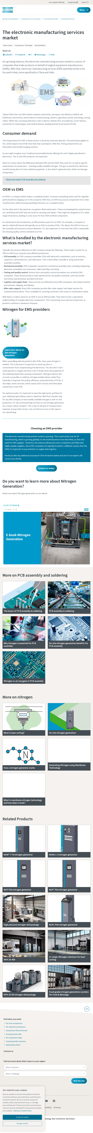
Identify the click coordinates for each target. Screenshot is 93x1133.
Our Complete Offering (56, 2)
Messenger (41, 54)
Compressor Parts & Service (16, 1030)
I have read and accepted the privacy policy (39, 150)
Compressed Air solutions (16, 1041)
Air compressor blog (14, 1037)
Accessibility (46, 1107)
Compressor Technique (23, 45)
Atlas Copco (7, 45)
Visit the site (79, 1080)
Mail (52, 54)
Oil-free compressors (14, 1023)
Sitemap (57, 1107)
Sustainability (40, 45)
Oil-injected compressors (16, 1027)
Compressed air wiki (13, 1034)
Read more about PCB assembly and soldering (26, 179)
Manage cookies (22, 1123)
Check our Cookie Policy (22, 1110)
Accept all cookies (22, 1117)
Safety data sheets (13, 1045)
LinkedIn (8, 54)
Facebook (21, 54)
